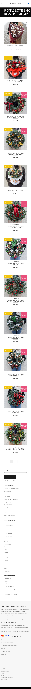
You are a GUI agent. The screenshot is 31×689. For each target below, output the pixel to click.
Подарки (6, 581)
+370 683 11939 (5, 664)
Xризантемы (7, 571)
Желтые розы (9, 536)
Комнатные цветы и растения (11, 499)
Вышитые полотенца (10, 589)
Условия (3, 648)
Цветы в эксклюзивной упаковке (11, 488)
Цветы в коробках (8, 494)
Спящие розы (7, 496)
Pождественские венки (9, 515)
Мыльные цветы (8, 504)
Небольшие (6, 512)
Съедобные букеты (8, 502)
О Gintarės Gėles (5, 651)
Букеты (6, 510)
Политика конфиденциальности (9, 645)
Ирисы (5, 568)
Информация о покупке (7, 642)
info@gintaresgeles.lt (6, 668)
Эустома (6, 552)
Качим (5, 563)
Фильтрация (10, 476)
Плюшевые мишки (10, 586)
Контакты (3, 654)
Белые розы (8, 528)
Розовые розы (9, 533)
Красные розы (9, 530)
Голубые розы (9, 539)
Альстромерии (7, 544)
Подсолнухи (7, 557)
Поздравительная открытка (10, 594)
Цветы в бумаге (7, 491)
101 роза (6, 507)
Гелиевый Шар (7, 578)
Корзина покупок (5, 640)
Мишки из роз (9, 583)
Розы (5, 523)
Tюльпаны (6, 541)
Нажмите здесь (5, 679)
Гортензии (6, 555)
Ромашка (6, 560)
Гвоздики (6, 565)
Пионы (5, 549)
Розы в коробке (9, 525)
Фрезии (6, 547)
